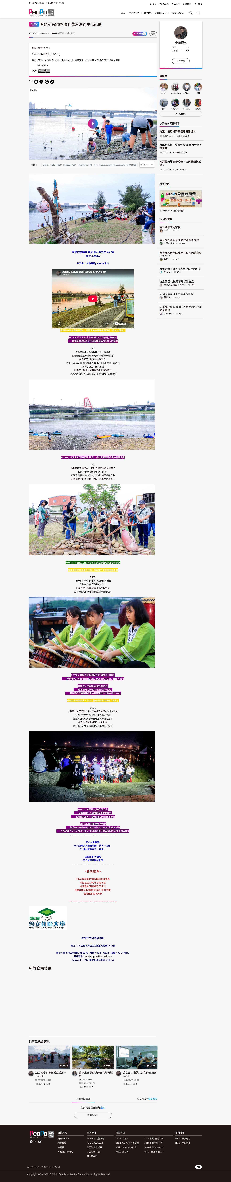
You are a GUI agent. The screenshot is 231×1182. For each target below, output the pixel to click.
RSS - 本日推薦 (183, 1142)
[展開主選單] (198, 13)
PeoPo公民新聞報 (96, 1138)
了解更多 (180, 61)
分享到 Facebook (153, 91)
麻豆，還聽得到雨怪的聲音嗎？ (178, 131)
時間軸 (61, 1147)
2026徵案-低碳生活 (153, 1138)
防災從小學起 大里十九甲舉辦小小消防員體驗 (181, 308)
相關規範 (62, 1142)
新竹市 (47, 48)
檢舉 (153, 34)
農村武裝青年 (92, 60)
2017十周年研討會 (153, 1142)
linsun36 (168, 313)
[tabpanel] (93, 1107)
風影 (166, 230)
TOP (198, 1167)
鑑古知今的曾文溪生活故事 (50, 1072)
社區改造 (43, 54)
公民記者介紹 (93, 1151)
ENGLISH (176, 4)
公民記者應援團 (94, 1147)
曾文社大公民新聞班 (48, 60)
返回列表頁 (92, 1115)
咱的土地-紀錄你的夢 (126, 1147)
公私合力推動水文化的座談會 (140, 1072)
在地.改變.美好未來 (153, 1147)
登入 (154, 4)
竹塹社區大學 (67, 60)
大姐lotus (186, 93)
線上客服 (198, 4)
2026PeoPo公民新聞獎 (172, 210)
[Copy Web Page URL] (52, 82)
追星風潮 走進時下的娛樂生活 (177, 281)
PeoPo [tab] (83, 1098)
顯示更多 (42, 65)
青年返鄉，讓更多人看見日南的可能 (180, 268)
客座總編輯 (92, 1156)
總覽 (123, 12)
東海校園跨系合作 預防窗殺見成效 (179, 240)
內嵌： (34, 165)
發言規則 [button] (152, 1098)
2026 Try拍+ (122, 1138)
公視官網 (187, 4)
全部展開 (180, 114)
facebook (31, 1141)
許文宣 (167, 272)
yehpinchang (176, 93)
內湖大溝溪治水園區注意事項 (176, 294)
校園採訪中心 (161, 12)
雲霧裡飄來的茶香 (170, 227)
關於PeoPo (63, 1138)
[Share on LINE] (47, 82)
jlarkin (163, 93)
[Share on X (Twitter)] (41, 82)
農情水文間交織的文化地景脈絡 (96, 1074)
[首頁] (41, 13)
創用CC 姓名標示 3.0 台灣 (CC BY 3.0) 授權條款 (44, 71)
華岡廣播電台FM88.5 (174, 284)
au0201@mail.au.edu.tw (98, 956)
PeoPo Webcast (95, 1142)
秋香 (166, 259)
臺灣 (40, 48)
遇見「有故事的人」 (154, 1151)
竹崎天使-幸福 (85, 1079)
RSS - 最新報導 (183, 1138)
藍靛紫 (167, 297)
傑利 (198, 93)
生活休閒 (55, 54)
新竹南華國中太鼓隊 (110, 60)
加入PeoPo (164, 4)
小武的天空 (169, 243)
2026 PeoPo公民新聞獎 (127, 1142)
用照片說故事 (122, 1151)
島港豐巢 (79, 60)
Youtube (39, 1141)
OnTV (34, 24)
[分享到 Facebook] (36, 82)
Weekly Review (65, 1151)
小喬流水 (39, 1076)
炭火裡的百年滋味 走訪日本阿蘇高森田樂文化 (181, 254)
